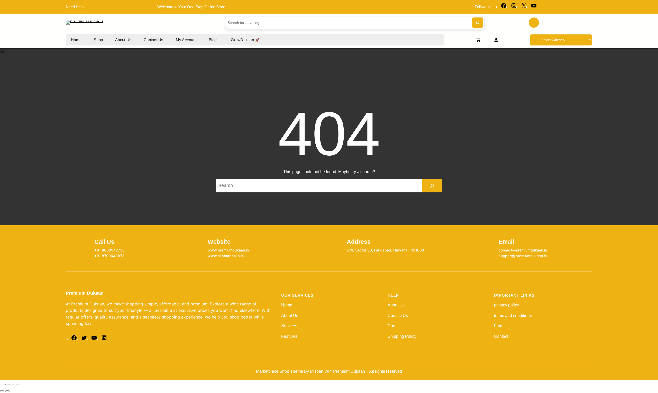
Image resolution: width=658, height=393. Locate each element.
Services (289, 326)
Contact (501, 336)
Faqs (498, 326)
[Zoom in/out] (2, 384)
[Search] (477, 22)
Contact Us (398, 315)
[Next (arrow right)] (7, 391)
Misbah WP (320, 371)
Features (289, 336)
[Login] (496, 40)
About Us (289, 315)
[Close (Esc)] (18, 384)
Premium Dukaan (85, 293)
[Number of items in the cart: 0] (478, 40)
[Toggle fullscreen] (7, 384)
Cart (391, 326)
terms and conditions (513, 315)
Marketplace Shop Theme (279, 371)
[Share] (13, 384)
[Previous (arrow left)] (2, 391)
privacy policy (506, 305)
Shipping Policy (402, 336)
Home (286, 305)
